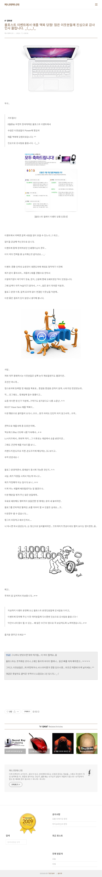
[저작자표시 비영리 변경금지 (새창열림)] (35, 712)
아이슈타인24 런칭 (59, 824)
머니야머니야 (12, 4)
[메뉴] (96, 4)
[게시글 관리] (18, 712)
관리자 (60, 873)
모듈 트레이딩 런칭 (59, 818)
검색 (23, 842)
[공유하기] (14, 712)
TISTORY (51, 873)
